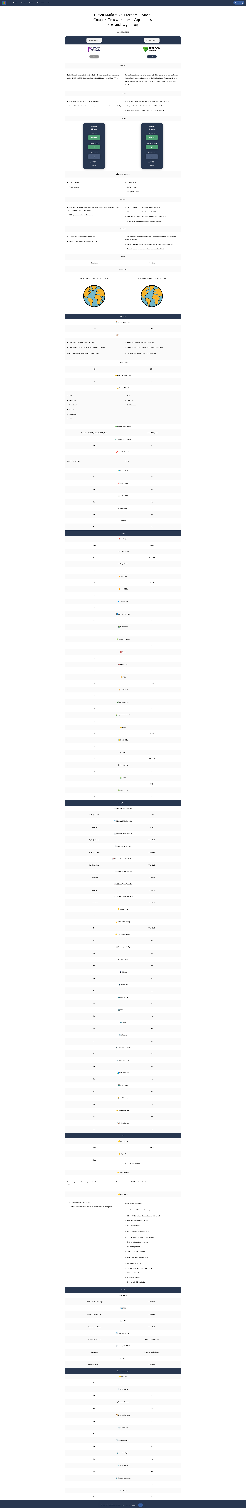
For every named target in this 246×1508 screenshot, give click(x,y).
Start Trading (239, 3)
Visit (152, 56)
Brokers (15, 3)
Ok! (140, 1505)
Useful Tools (40, 3)
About (30, 3)
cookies (133, 1505)
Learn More (94, 165)
